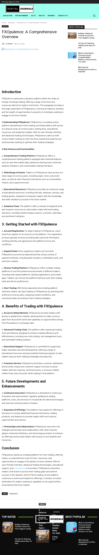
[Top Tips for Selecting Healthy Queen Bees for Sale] (72, 45)
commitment (19, 468)
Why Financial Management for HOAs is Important (87, 70)
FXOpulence (13, 494)
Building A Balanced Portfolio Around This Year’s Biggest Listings (86, 36)
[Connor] (3, 43)
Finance (42, 504)
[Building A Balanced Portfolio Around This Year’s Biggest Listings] (72, 35)
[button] (94, 16)
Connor (10, 44)
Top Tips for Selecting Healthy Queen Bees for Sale (86, 45)
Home (4, 23)
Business (11, 23)
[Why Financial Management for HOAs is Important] (72, 69)
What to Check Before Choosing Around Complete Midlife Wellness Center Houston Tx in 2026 (87, 57)
